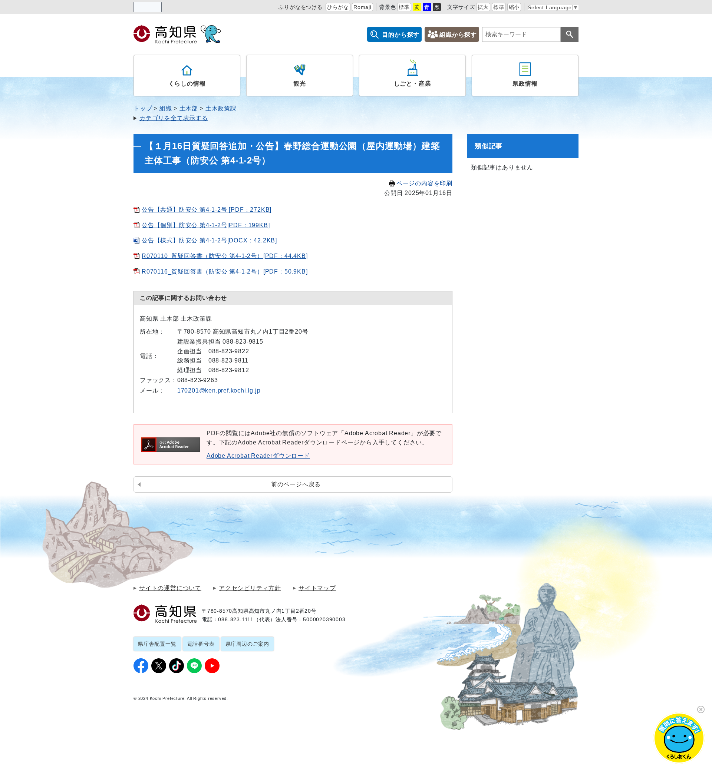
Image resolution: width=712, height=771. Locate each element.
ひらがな (338, 7)
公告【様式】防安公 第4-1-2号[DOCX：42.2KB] (209, 240)
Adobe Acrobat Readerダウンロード (258, 456)
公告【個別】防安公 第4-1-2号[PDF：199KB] (206, 225)
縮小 (514, 7)
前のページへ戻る (296, 484)
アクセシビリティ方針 (250, 588)
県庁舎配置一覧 (157, 644)
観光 (299, 83)
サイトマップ (317, 588)
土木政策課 (221, 108)
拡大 (483, 7)
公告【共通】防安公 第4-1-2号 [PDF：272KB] (206, 209)
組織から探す (458, 35)
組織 (165, 108)
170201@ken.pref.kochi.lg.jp (219, 390)
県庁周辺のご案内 (247, 644)
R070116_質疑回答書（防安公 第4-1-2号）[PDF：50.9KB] (224, 271)
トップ (143, 108)
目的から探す (400, 35)
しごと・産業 (412, 83)
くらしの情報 (187, 83)
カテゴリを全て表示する (173, 118)
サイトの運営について (170, 588)
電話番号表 (201, 644)
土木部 (188, 108)
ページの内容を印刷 (424, 183)
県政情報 (524, 83)
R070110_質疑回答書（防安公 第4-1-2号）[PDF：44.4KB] (224, 256)
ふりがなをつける (300, 7)
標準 (404, 7)
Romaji (362, 7)
